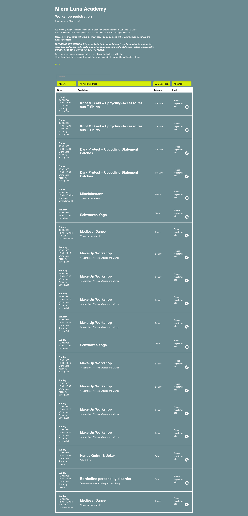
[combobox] (66, 83)
